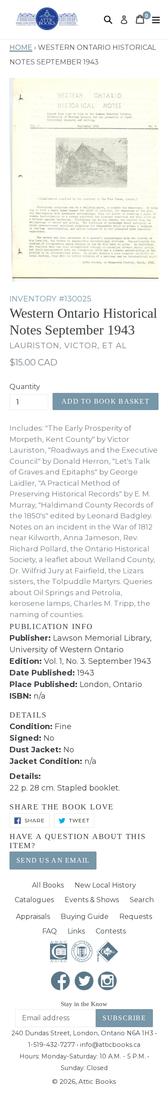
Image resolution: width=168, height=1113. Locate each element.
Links (76, 931)
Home (20, 46)
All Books (48, 885)
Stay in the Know (84, 1003)
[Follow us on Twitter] (84, 982)
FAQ (49, 931)
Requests (135, 916)
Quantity (24, 387)
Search (142, 900)
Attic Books (97, 1081)
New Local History (105, 885)
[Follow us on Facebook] (61, 982)
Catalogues (34, 900)
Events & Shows (92, 900)
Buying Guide (85, 916)
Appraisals (33, 916)
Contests (111, 931)
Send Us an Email (53, 860)
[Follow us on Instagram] (107, 982)
